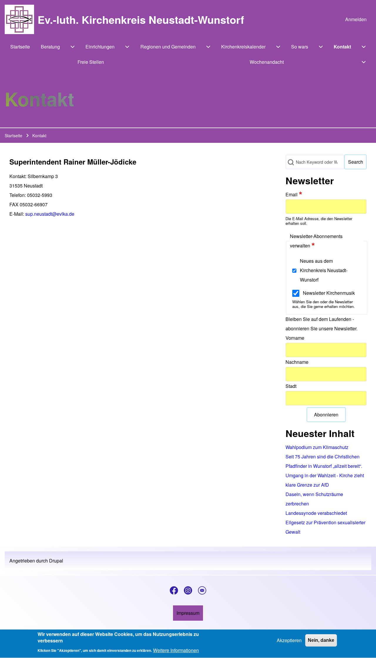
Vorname (295, 337)
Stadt (291, 386)
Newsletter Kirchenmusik (329, 292)
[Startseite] (19, 19)
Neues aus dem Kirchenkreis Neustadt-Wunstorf (324, 270)
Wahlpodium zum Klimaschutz (317, 447)
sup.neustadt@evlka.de (49, 213)
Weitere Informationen (176, 650)
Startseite (13, 135)
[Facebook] (174, 590)
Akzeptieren (289, 640)
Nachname (297, 362)
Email (292, 194)
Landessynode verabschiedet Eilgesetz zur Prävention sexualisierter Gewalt (325, 522)
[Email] (202, 590)
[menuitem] (355, 19)
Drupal (56, 560)
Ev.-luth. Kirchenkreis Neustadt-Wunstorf (141, 19)
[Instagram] (188, 590)
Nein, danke (321, 640)
